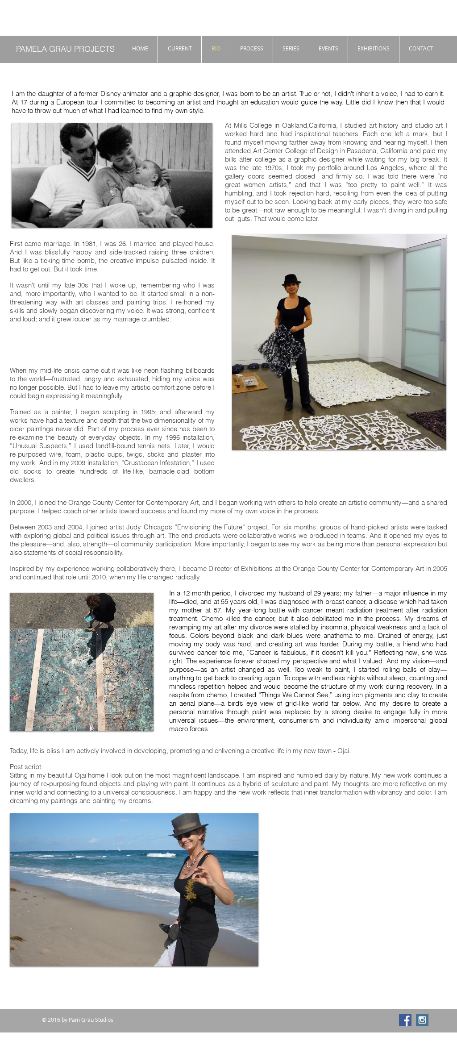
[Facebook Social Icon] (405, 1020)
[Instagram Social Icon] (422, 1020)
